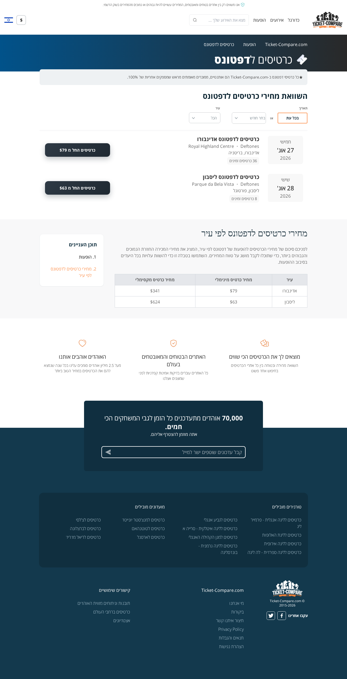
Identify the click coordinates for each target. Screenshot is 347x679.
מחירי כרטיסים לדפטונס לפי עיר (71, 272)
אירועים (277, 20)
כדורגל (293, 20)
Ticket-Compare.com (286, 44)
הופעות (259, 20)
